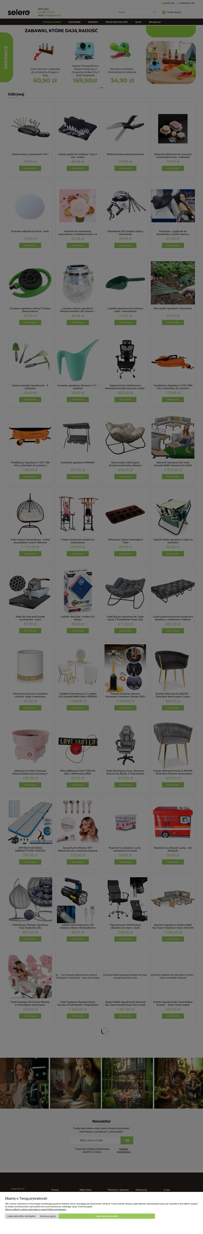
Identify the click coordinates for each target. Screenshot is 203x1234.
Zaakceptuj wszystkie (106, 1216)
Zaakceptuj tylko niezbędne (21, 1216)
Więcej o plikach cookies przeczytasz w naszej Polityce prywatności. (35, 1209)
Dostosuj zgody (48, 1216)
